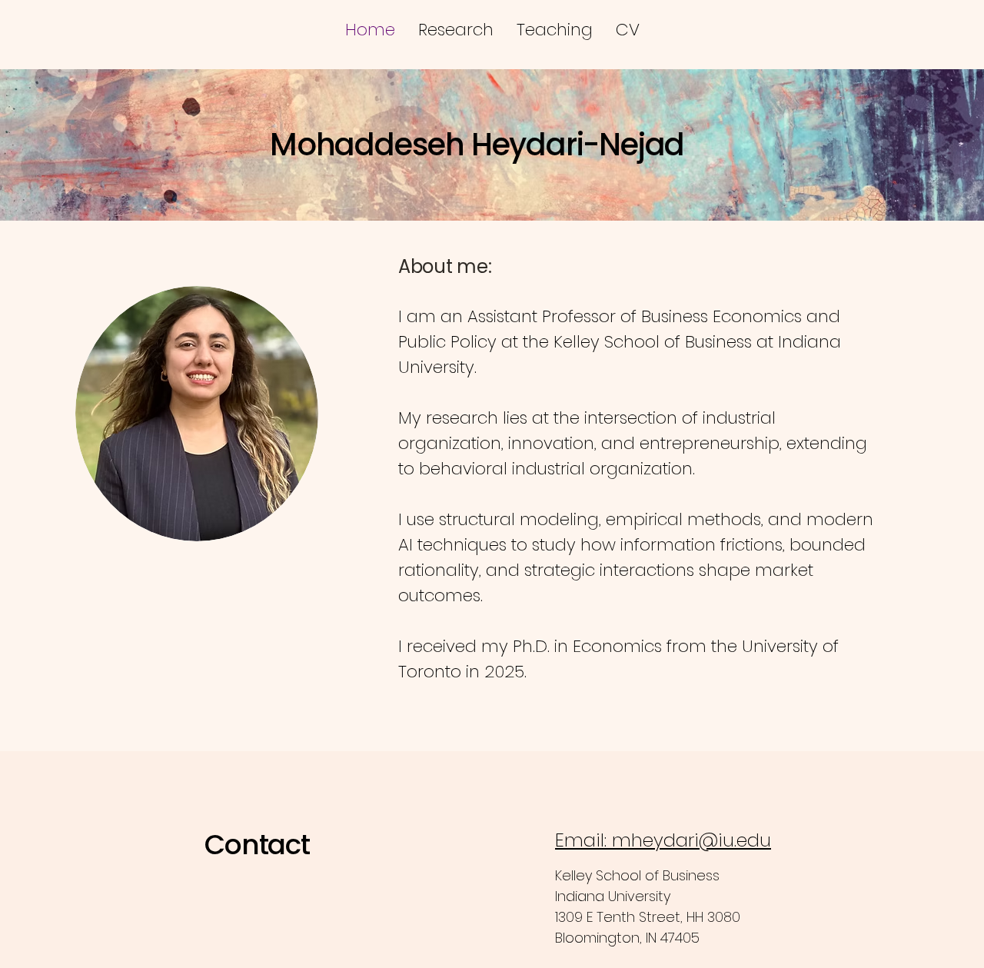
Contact (257, 844)
